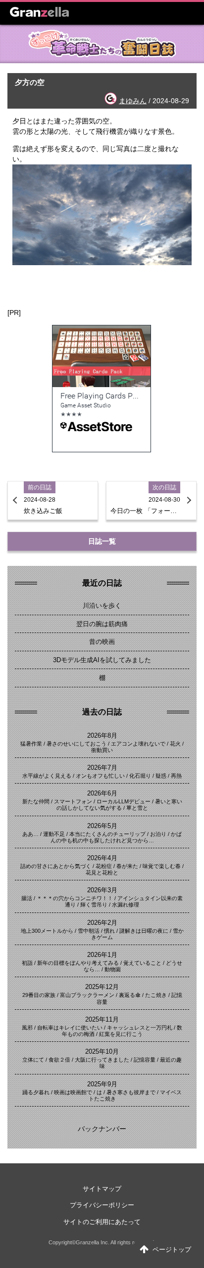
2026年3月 (102, 890)
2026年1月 (102, 954)
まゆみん (133, 101)
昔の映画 (102, 641)
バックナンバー (102, 1129)
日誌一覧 (102, 541)
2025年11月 (102, 1019)
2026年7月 (102, 767)
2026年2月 (102, 922)
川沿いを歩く (102, 605)
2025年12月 (102, 987)
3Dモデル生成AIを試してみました (102, 660)
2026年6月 (102, 793)
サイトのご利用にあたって (102, 1222)
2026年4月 (102, 858)
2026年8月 (102, 735)
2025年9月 (102, 1084)
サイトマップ (102, 1188)
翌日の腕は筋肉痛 (102, 624)
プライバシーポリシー (102, 1205)
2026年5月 (102, 826)
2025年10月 (102, 1051)
